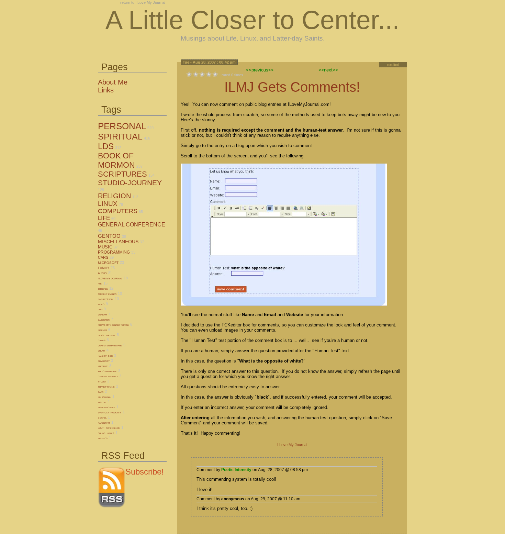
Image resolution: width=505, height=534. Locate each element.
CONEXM (102, 315)
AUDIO (102, 273)
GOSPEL (102, 418)
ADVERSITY (104, 361)
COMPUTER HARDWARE (110, 346)
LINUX (107, 203)
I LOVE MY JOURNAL (110, 278)
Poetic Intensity (236, 469)
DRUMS (101, 351)
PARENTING (104, 423)
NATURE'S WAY (105, 299)
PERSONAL (122, 126)
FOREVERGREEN (106, 408)
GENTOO (109, 236)
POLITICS (103, 438)
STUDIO (102, 382)
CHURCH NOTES (106, 433)
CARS (103, 257)
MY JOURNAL (104, 397)
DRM (100, 310)
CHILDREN (103, 289)
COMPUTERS (117, 211)
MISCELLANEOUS (118, 241)
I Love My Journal (292, 445)
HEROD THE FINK (106, 335)
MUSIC (105, 246)
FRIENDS (102, 330)
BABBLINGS (104, 320)
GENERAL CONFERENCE (131, 224)
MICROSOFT (108, 263)
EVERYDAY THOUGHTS (109, 413)
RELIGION (114, 196)
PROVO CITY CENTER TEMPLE (113, 325)
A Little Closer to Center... (252, 19)
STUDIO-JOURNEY (130, 183)
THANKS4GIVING (106, 387)
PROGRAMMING (114, 252)
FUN (100, 284)
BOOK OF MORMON (116, 160)
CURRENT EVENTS (107, 294)
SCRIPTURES (122, 174)
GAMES (101, 341)
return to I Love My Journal (142, 2)
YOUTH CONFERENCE (109, 428)
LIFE (104, 218)
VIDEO (101, 304)
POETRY (102, 402)
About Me (112, 82)
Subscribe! (144, 471)
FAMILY (103, 268)
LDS (106, 146)
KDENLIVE (103, 366)
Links (106, 90)
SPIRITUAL (120, 136)
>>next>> (328, 70)
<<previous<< (260, 70)
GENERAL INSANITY (108, 377)
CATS (100, 392)
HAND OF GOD (105, 356)
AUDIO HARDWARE (107, 371)
